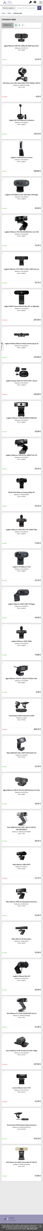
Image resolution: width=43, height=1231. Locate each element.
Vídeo (9, 13)
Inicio (3, 13)
